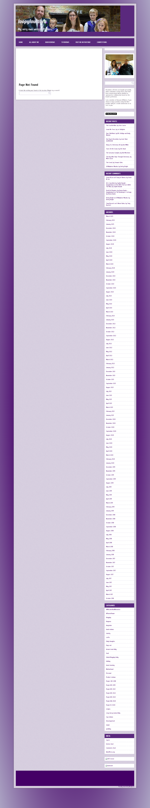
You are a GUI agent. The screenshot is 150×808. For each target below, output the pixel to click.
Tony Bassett (110, 203)
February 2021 (110, 411)
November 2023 (110, 280)
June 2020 (109, 443)
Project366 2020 (111, 701)
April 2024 (109, 260)
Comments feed (111, 748)
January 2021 (110, 415)
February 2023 (110, 316)
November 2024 (111, 232)
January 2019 (110, 511)
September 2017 (111, 570)
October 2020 (110, 427)
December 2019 (110, 467)
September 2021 (111, 383)
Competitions (102, 42)
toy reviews (109, 717)
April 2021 (109, 403)
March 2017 (109, 594)
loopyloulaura (32, 21)
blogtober (109, 625)
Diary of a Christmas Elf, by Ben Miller (117, 145)
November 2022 (110, 328)
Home (21, 42)
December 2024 (111, 228)
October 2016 (110, 598)
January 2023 (110, 320)
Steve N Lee (109, 177)
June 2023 (109, 300)
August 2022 (110, 340)
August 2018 (110, 531)
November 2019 (110, 471)
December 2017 (110, 558)
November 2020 (111, 423)
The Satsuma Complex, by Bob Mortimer (118, 153)
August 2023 (110, 292)
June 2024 (109, 252)
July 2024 (109, 248)
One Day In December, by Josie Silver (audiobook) (117, 140)
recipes (108, 709)
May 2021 (109, 399)
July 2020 (109, 439)
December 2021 (110, 371)
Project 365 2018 (111, 681)
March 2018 (109, 547)
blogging (108, 617)
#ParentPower (110, 613)
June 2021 (109, 395)
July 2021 (108, 391)
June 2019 (109, 491)
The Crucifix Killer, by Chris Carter (116, 125)
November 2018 (110, 519)
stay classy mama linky (113, 713)
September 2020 (111, 431)
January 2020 (110, 463)
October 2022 (110, 332)
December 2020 (111, 419)
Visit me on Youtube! (83, 42)
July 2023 (109, 296)
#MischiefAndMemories (113, 609)
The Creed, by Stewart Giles (114, 162)
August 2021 (109, 387)
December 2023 (110, 276)
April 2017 (109, 590)
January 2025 (110, 224)
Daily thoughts (110, 641)
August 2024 (110, 244)
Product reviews (111, 677)
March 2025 (109, 216)
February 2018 (110, 551)
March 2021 (109, 407)
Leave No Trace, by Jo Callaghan (115, 129)
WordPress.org (110, 752)
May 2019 (109, 495)
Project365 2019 (110, 685)
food (107, 653)
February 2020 (110, 459)
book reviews (110, 629)
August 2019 (109, 483)
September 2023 (111, 288)
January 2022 (110, 367)
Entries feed (109, 744)
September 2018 (111, 527)
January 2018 (110, 555)
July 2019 (108, 487)
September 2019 (111, 479)
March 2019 (109, 503)
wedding (108, 729)
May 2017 (109, 586)
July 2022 (109, 344)
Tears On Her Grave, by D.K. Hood (116, 149)
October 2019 (110, 475)
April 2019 (109, 499)
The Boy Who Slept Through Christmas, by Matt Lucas (118, 157)
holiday (108, 661)
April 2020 (109, 451)
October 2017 (110, 566)
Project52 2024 (110, 705)
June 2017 (109, 582)
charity (108, 633)
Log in (108, 740)
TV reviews (65, 42)
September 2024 (111, 240)
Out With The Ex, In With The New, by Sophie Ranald (118, 185)
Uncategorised (110, 721)
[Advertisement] (59, 66)
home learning (110, 665)
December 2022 (110, 324)
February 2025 (110, 220)
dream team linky (111, 649)
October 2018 (110, 523)
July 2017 (108, 578)
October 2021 (110, 379)
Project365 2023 (111, 697)
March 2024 (109, 264)
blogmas (108, 621)
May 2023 (109, 304)
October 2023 (110, 284)
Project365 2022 (111, 693)
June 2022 (109, 348)
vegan (108, 725)
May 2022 (109, 352)
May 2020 (109, 447)
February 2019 (110, 507)
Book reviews (50, 42)
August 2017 (109, 574)
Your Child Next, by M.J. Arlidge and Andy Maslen (118, 134)
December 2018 (110, 515)
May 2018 (109, 539)
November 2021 (110, 375)
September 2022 (111, 336)
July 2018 (109, 535)
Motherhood (109, 669)
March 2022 (109, 359)
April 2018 (109, 543)
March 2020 (109, 455)
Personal (108, 673)
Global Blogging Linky (112, 657)
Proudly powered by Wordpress (126, 786)
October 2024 (110, 236)
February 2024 (110, 268)
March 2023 (109, 312)
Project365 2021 (110, 689)
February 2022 (110, 363)
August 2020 (110, 435)
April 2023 (109, 308)
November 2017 (110, 562)
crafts (108, 637)
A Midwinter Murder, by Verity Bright (117, 166)
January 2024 (110, 272)
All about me (34, 42)
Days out (109, 645)
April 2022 (109, 355)
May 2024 (109, 256)
